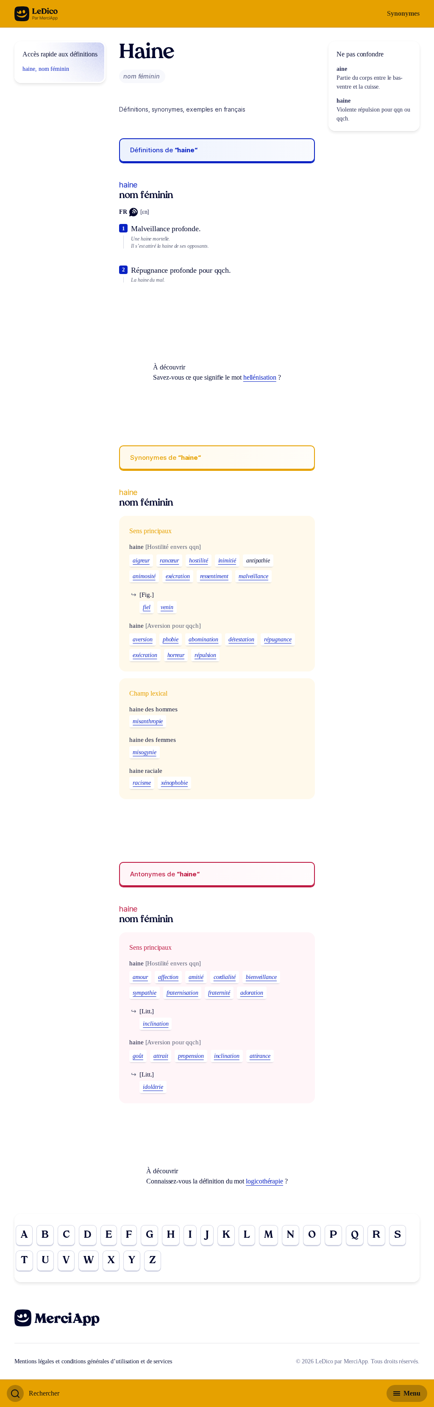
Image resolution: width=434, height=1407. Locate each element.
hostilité (198, 560)
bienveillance (261, 977)
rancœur (169, 560)
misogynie (144, 752)
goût (138, 1056)
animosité (144, 576)
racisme (141, 783)
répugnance (277, 639)
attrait (160, 1056)
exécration (178, 576)
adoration (251, 993)
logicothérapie (264, 1181)
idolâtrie (153, 1087)
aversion (142, 639)
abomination (203, 639)
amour (140, 977)
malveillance (253, 576)
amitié (196, 977)
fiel (146, 607)
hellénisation (259, 377)
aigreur (141, 560)
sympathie (144, 993)
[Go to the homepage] (36, 13)
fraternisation (182, 993)
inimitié (227, 560)
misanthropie (148, 721)
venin (167, 607)
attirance (260, 1056)
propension (190, 1056)
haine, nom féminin (45, 69)
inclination (155, 1024)
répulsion (205, 655)
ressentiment (214, 576)
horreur (175, 655)
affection (168, 977)
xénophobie (174, 783)
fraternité (219, 993)
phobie (171, 639)
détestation (241, 639)
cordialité (225, 977)
